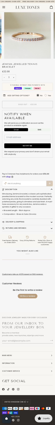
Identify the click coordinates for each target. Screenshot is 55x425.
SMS (39, 129)
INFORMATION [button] (8, 363)
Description (11, 189)
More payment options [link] (12, 169)
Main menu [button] (7, 355)
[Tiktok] (8, 389)
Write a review (27, 296)
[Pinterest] (13, 389)
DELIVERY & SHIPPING (14, 222)
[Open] (6, 418)
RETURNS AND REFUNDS (15, 228)
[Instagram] (18, 389)
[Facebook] (3, 389)
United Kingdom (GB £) (15, 402)
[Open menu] (6, 7)
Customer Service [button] (11, 371)
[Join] (50, 340)
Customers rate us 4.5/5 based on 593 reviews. (22, 274)
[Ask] (49, 183)
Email (16, 129)
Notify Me (27, 146)
